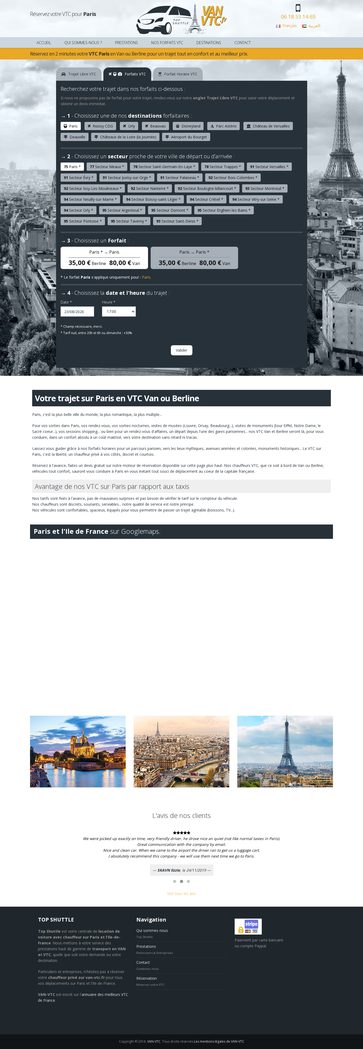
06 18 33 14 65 (298, 16)
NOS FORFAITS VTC (167, 42)
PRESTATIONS (126, 42)
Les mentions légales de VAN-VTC (219, 1041)
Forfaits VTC (135, 73)
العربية (314, 25)
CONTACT (242, 42)
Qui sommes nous (152, 930)
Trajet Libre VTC (81, 73)
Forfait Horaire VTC (180, 73)
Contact (143, 962)
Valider (181, 350)
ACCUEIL (44, 42)
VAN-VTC (154, 1041)
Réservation (146, 978)
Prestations (146, 946)
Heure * (108, 302)
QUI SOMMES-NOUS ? (83, 42)
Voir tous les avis (181, 893)
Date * (66, 302)
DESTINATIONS (208, 42)
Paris (146, 277)
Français (289, 25)
